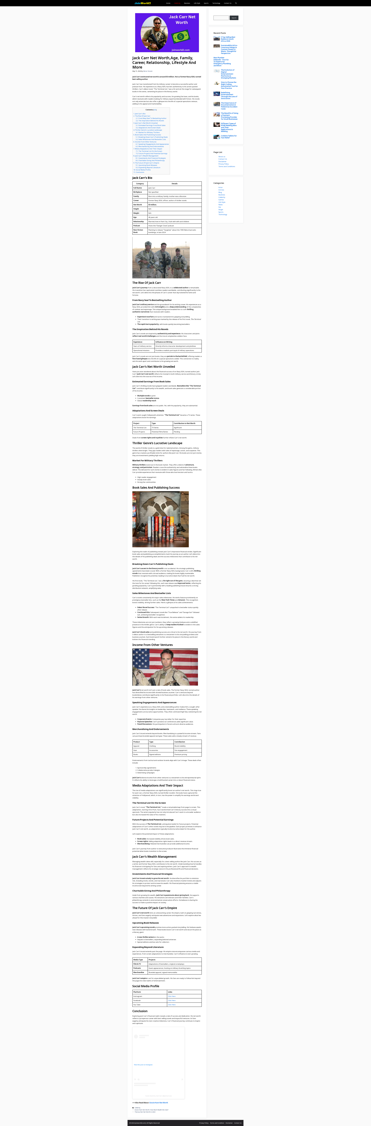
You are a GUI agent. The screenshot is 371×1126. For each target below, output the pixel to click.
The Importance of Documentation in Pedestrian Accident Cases (229, 106)
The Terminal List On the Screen (149, 151)
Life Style (197, 3)
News (220, 204)
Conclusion (138, 172)
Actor (220, 187)
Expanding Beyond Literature (148, 167)
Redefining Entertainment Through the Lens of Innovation (229, 95)
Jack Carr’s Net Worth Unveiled (145, 123)
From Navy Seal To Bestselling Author (151, 118)
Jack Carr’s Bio (139, 114)
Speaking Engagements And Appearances (152, 144)
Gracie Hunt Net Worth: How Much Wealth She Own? (151, 1110)
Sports (206, 3)
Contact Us (227, 3)
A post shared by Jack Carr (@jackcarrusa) (158, 1096)
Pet (219, 207)
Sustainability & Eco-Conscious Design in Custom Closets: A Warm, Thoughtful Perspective (229, 49)
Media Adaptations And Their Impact (147, 149)
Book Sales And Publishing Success (147, 135)
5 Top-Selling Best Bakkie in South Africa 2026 (228, 39)
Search (216, 14)
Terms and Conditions (226, 166)
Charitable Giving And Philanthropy (150, 160)
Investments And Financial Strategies (151, 158)
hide (155, 110)
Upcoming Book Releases (146, 165)
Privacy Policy (223, 164)
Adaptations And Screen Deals (148, 128)
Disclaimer (222, 161)
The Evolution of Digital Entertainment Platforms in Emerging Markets (228, 74)
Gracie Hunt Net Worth (158, 1103)
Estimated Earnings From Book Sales (151, 125)
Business (187, 3)
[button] (236, 3)
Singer (220, 209)
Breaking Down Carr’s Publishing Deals (152, 137)
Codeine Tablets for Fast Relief (229, 137)
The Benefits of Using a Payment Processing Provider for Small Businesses (229, 116)
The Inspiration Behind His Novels (150, 121)
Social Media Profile (142, 170)
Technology (216, 3)
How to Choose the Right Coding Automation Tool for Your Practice (229, 85)
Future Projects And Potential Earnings (151, 153)
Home (168, 3)
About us (221, 156)
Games (221, 200)
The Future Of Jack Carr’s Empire (146, 163)
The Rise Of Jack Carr (141, 116)
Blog (220, 192)
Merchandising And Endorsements (150, 146)
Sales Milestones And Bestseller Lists (151, 139)
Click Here (171, 996)
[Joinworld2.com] (143, 3)
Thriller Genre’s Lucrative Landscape (147, 130)
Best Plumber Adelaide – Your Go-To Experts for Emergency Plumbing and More (222, 62)
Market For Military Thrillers (148, 132)
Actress (221, 190)
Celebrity (177, 3)
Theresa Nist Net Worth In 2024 (145, 1112)
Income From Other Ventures (144, 142)
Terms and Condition (217, 1123)
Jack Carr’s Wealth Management (145, 156)
